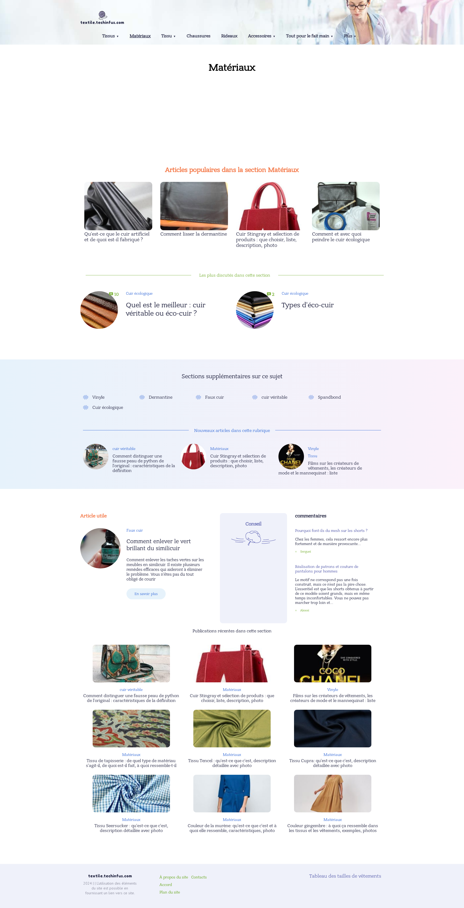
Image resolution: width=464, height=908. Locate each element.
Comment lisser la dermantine (193, 234)
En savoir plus (146, 594)
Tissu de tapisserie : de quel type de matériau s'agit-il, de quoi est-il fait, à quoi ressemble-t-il (131, 763)
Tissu (166, 36)
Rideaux (229, 36)
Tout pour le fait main (307, 36)
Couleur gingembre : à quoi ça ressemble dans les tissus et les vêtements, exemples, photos (332, 828)
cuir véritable (274, 397)
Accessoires (259, 36)
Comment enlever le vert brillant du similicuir (158, 545)
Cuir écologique (139, 293)
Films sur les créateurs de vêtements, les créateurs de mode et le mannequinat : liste (320, 468)
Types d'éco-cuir (308, 305)
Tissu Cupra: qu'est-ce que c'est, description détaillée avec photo (332, 763)
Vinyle (98, 397)
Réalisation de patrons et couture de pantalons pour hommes (326, 569)
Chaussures (199, 36)
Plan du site (170, 892)
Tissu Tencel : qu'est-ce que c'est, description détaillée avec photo (232, 763)
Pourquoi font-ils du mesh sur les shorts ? (331, 530)
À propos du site (174, 877)
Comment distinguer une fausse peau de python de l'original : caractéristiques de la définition (144, 463)
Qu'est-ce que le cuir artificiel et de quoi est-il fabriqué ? (117, 237)
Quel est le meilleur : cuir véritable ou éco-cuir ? (165, 309)
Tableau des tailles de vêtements (344, 876)
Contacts (199, 877)
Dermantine (160, 397)
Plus (348, 36)
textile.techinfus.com (110, 876)
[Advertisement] (232, 117)
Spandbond (329, 397)
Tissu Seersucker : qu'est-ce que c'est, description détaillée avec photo (131, 828)
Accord (166, 884)
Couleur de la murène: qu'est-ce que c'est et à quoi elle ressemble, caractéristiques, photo (232, 828)
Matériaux (140, 36)
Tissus (108, 36)
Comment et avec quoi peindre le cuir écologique (341, 237)
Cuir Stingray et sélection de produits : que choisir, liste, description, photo (267, 239)
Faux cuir (214, 397)
